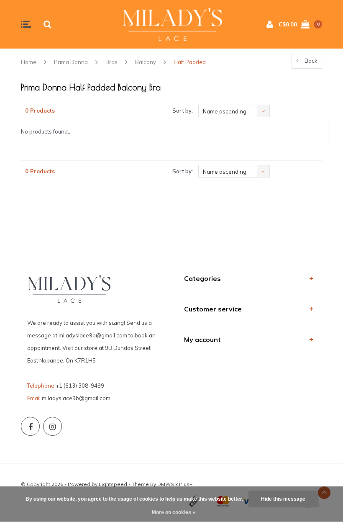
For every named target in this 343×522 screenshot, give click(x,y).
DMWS (165, 484)
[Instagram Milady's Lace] (52, 426)
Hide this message (283, 499)
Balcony (145, 62)
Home (28, 62)
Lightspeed (113, 484)
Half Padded (190, 62)
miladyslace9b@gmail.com (76, 398)
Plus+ (185, 484)
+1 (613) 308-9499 (80, 385)
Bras (111, 62)
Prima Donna (71, 62)
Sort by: (182, 110)
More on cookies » (173, 512)
